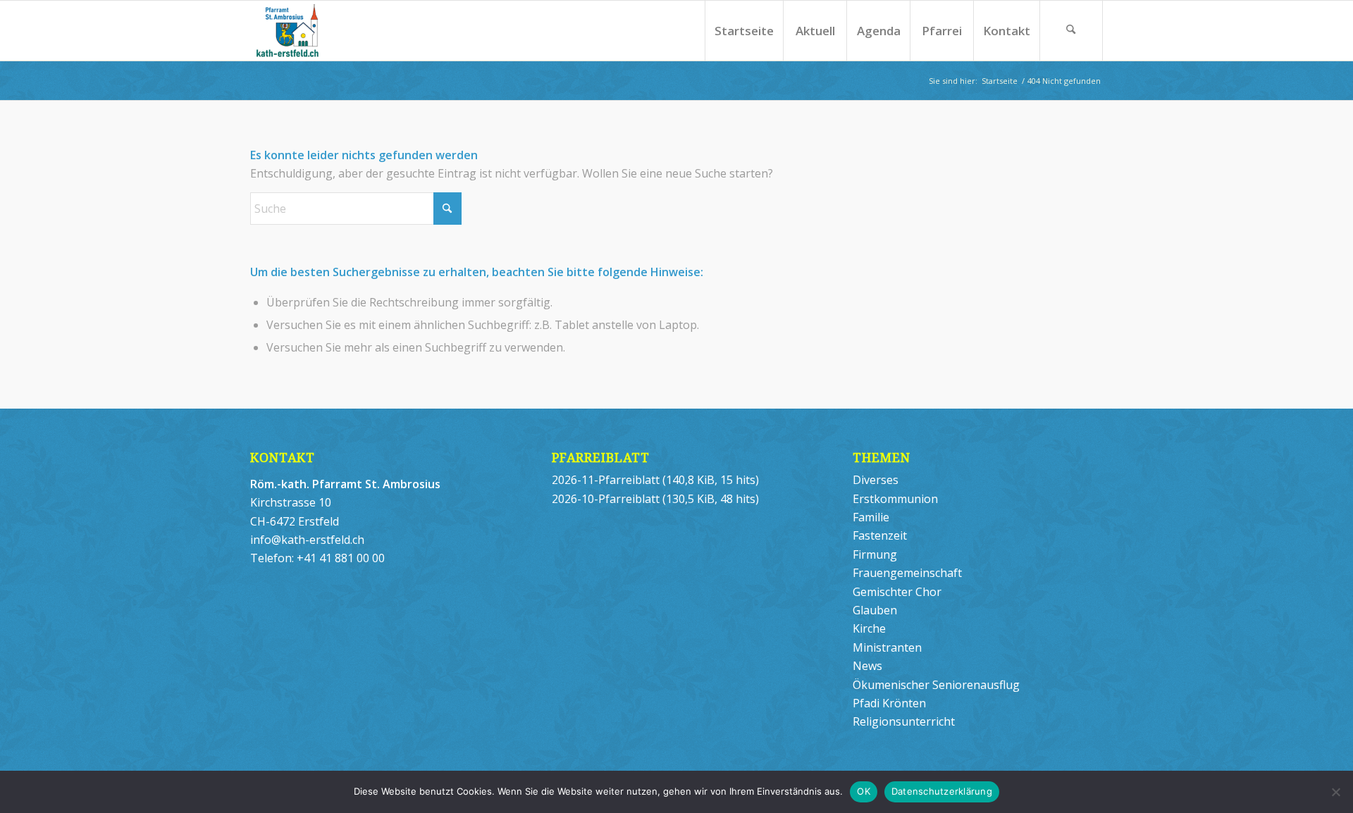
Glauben (875, 610)
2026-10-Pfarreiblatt (606, 499)
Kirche (869, 628)
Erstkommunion (895, 499)
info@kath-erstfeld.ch (307, 539)
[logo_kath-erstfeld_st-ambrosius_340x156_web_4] (315, 31)
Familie (871, 517)
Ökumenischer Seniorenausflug (936, 685)
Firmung (875, 554)
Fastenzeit (880, 535)
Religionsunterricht (904, 721)
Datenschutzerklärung (941, 791)
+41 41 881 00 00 (341, 558)
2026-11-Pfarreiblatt (606, 480)
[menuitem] (744, 31)
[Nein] (1335, 792)
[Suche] (1071, 31)
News (867, 666)
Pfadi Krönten (889, 703)
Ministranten (887, 647)
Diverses (875, 480)
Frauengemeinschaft (907, 573)
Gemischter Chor (897, 592)
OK (863, 791)
